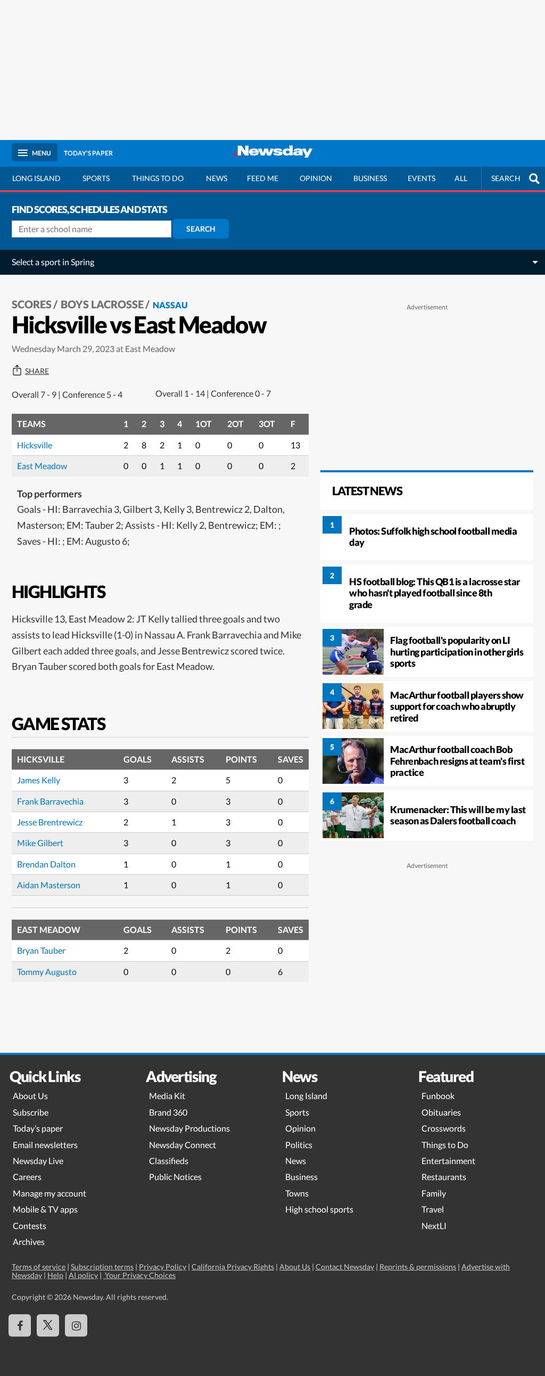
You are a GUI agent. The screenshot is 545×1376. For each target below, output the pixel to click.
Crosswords (444, 1128)
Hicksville (34, 445)
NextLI (434, 1226)
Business (370, 178)
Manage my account (49, 1193)
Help (55, 1275)
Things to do (158, 178)
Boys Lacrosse (102, 304)
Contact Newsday (345, 1266)
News (216, 178)
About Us (30, 1096)
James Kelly (38, 780)
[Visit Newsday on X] (48, 1325)
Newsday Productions (189, 1128)
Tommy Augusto (47, 972)
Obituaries (441, 1112)
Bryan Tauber (41, 950)
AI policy (83, 1275)
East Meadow (42, 466)
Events (421, 178)
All (461, 178)
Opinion (316, 178)
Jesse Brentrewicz (49, 822)
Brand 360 (168, 1112)
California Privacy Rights (233, 1266)
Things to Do (445, 1145)
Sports (96, 178)
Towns (297, 1193)
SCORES (32, 304)
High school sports (319, 1209)
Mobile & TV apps (45, 1209)
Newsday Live (38, 1161)
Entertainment (448, 1161)
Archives (29, 1241)
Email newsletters (45, 1145)
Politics (298, 1145)
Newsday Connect (182, 1145)
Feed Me (262, 178)
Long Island (36, 178)
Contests (29, 1226)
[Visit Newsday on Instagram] (76, 1325)
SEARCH (506, 178)
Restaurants (444, 1177)
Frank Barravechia (50, 801)
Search (201, 228)
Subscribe (30, 1112)
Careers (27, 1177)
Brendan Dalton (46, 864)
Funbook (438, 1096)
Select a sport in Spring (53, 262)
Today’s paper (38, 1128)
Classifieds (168, 1161)
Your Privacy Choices (139, 1275)
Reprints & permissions (417, 1266)
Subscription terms (102, 1266)
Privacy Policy (162, 1266)
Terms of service (38, 1266)
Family (434, 1193)
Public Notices (175, 1177)
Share (37, 371)
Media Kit (167, 1096)
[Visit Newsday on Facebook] (20, 1325)
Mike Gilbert (40, 843)
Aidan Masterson (48, 885)
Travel (433, 1209)
